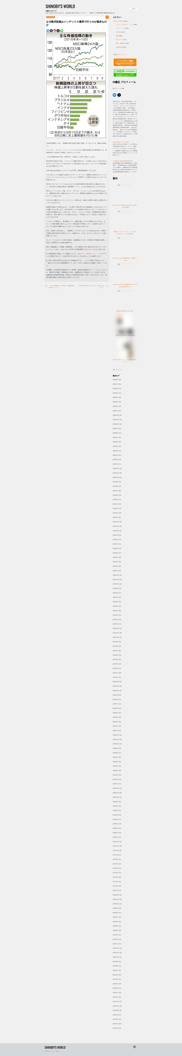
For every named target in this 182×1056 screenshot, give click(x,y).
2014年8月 (115, 1019)
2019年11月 (116, 739)
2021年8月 (115, 646)
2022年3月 (115, 615)
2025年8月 (115, 433)
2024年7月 (115, 490)
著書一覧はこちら (118, 369)
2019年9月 (115, 748)
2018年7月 (115, 810)
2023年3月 (115, 561)
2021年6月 (115, 655)
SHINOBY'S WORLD (60, 6)
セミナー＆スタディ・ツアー (124, 24)
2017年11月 (116, 846)
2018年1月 (115, 837)
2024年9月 (115, 482)
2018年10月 (116, 797)
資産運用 (118, 47)
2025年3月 (115, 455)
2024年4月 (115, 504)
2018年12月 (116, 788)
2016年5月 (115, 926)
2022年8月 (115, 593)
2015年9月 (115, 961)
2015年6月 (115, 975)
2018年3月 (115, 828)
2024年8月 (115, 486)
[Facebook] (47, 30)
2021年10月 (116, 637)
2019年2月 (115, 779)
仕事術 (118, 32)
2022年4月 (115, 610)
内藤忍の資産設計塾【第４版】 (125, 311)
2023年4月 (115, 557)
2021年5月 (115, 659)
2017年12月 (116, 841)
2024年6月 (115, 495)
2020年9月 (115, 695)
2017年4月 (115, 877)
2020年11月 (116, 686)
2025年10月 (116, 424)
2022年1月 (115, 624)
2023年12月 (116, 521)
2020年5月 (115, 713)
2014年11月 (116, 1006)
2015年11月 (116, 952)
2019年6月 (115, 761)
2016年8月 (115, 912)
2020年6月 (115, 708)
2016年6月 (115, 921)
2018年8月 (115, 806)
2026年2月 (115, 406)
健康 (117, 36)
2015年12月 (116, 948)
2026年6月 (115, 388)
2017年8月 (115, 859)
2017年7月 (115, 864)
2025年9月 (115, 428)
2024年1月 (115, 517)
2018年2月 (115, 832)
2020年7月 (115, 704)
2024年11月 (116, 473)
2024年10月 (116, 477)
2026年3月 (115, 402)
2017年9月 (115, 855)
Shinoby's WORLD (118, 21)
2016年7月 (115, 917)
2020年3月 (115, 721)
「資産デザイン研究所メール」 (86, 253)
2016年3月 (115, 935)
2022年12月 (116, 575)
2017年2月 (115, 886)
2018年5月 (115, 819)
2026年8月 (115, 379)
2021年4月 (115, 664)
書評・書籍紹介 (120, 43)
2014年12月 (116, 1001)
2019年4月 (115, 770)
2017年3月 (115, 881)
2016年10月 (116, 904)
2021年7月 (115, 650)
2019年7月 (115, 757)
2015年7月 (115, 970)
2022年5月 (115, 606)
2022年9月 (115, 588)
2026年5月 (115, 393)
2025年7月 (115, 437)
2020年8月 (115, 699)
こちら (103, 263)
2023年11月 (116, 526)
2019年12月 (116, 735)
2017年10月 (116, 850)
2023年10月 (116, 530)
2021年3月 (115, 668)
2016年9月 (115, 908)
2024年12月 (116, 468)
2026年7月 (115, 384)
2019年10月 (116, 744)
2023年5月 (115, 553)
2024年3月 (115, 508)
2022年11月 (116, 579)
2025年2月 (115, 459)
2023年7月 (115, 544)
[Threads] (58, 30)
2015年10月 (116, 957)
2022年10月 (116, 584)
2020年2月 (115, 726)
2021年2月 (115, 673)
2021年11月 (116, 633)
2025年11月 (116, 419)
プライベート (120, 28)
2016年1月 (115, 944)
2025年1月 (115, 464)
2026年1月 (115, 411)
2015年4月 (115, 984)
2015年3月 (115, 988)
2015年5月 (115, 979)
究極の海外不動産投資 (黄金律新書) (125, 335)
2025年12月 (116, 415)
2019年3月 (115, 775)
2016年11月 (116, 899)
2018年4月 (115, 824)
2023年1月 (115, 570)
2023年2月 (115, 566)
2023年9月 (115, 535)
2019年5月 (115, 766)
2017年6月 (115, 868)
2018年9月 (115, 801)
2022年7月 (115, 597)
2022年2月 (115, 619)
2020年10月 (116, 690)
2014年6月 (115, 1028)
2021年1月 (115, 677)
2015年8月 (115, 966)
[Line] (61, 30)
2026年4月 (115, 397)
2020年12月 (116, 681)
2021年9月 (115, 641)
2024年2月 (115, 513)
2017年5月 (115, 872)
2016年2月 (115, 939)
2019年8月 (115, 752)
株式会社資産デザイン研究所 (121, 142)
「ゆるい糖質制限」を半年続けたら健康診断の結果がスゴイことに (60, 286)
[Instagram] (54, 30)
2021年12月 (116, 628)
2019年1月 (115, 784)
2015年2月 (115, 992)
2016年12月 (116, 895)
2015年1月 (115, 997)
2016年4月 (115, 930)
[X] (51, 30)
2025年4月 (115, 450)
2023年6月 (115, 548)
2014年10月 (116, 1010)
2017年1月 (115, 890)
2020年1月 (115, 730)
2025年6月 (115, 442)
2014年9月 (115, 1015)
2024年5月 (115, 499)
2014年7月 (115, 1023)
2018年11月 (116, 792)
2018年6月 (115, 815)
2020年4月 (115, 717)
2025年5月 (115, 446)
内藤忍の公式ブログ (51, 1051)
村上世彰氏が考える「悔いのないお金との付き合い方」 (93, 286)
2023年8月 (115, 539)
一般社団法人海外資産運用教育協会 (122, 161)
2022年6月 (115, 601)
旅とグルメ (119, 39)
